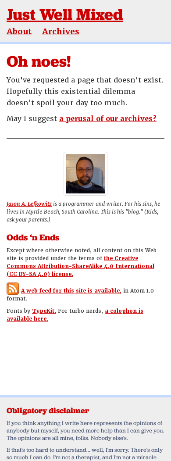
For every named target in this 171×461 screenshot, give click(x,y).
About (19, 31)
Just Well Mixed (65, 14)
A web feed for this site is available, (71, 290)
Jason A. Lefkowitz (29, 203)
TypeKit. (44, 310)
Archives (60, 31)
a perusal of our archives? (108, 118)
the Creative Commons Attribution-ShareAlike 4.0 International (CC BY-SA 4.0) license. (80, 266)
